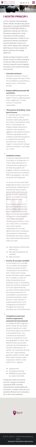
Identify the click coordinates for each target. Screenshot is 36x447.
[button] (18, 412)
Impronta (11, 441)
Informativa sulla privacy (24, 441)
